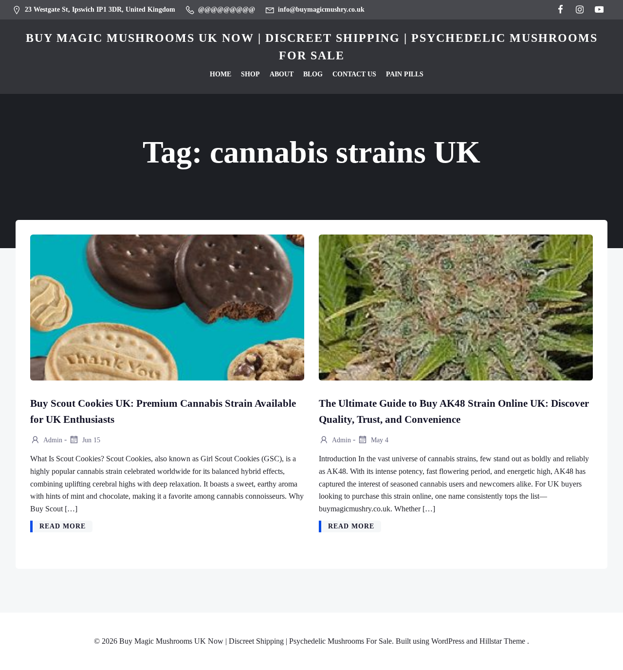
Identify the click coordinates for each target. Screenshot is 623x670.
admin (52, 439)
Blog (313, 74)
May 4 (378, 439)
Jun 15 (90, 439)
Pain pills (404, 74)
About (281, 74)
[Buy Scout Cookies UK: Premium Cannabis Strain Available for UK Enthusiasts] (167, 306)
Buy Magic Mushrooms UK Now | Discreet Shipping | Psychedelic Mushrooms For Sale (312, 47)
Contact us (354, 74)
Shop (250, 74)
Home (220, 74)
